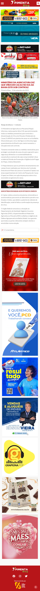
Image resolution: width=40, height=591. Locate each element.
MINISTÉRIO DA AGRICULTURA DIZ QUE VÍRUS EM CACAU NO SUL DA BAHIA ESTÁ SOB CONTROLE (18, 84)
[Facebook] (13, 576)
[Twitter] (26, 576)
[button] (2, 3)
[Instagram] (20, 576)
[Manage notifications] (35, 587)
